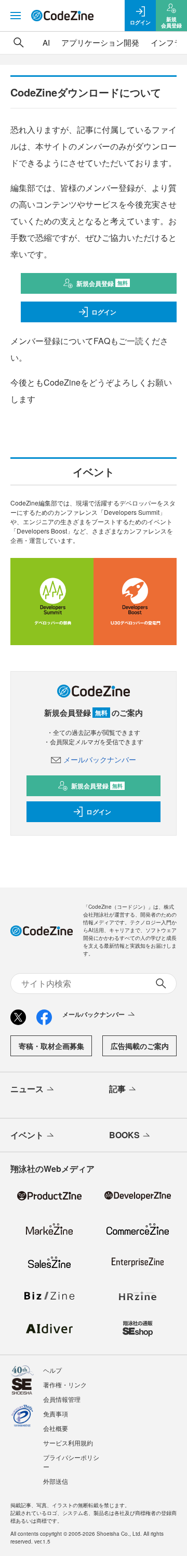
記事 (117, 1089)
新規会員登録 (102, 283)
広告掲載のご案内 (140, 1046)
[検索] (18, 42)
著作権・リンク (65, 1384)
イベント (27, 1135)
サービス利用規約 (68, 1442)
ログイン (103, 312)
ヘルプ (52, 1370)
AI (46, 42)
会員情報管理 (62, 1399)
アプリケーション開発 (100, 42)
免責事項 (55, 1413)
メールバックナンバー (99, 759)
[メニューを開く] (15, 15)
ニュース (27, 1089)
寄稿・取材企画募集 (51, 1046)
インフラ (166, 42)
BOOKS (124, 1135)
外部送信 (55, 1481)
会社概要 (55, 1428)
